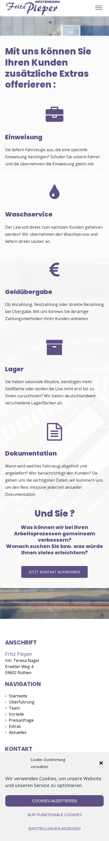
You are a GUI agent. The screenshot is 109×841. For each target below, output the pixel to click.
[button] (101, 763)
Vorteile (16, 714)
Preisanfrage (21, 720)
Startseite (18, 696)
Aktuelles (17, 732)
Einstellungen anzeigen (55, 829)
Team (14, 708)
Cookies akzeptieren (54, 801)
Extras (15, 726)
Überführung (21, 702)
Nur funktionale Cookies (54, 815)
